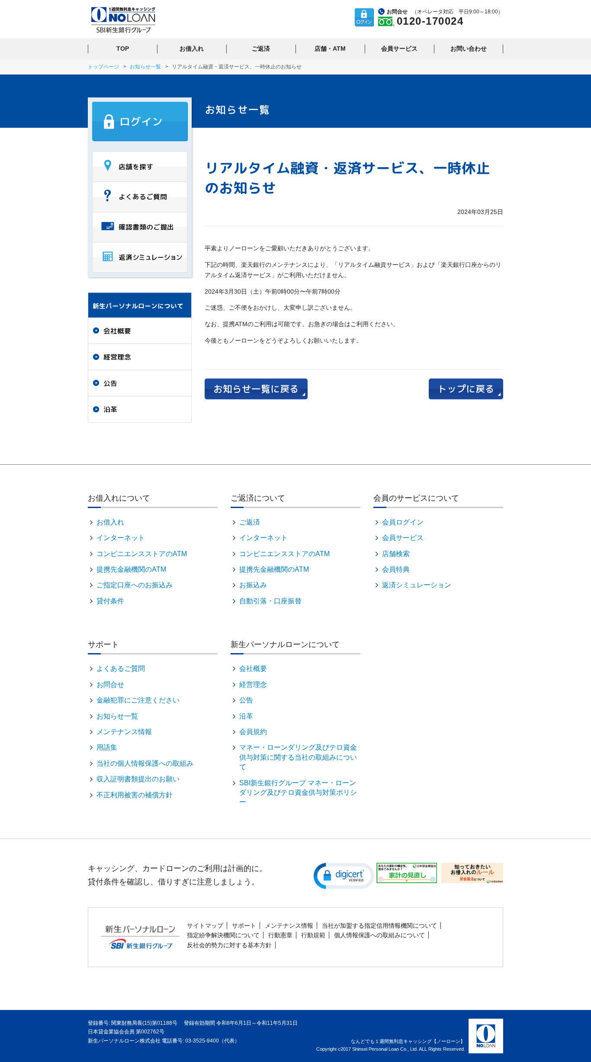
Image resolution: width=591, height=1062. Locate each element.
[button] (344, 875)
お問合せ (110, 684)
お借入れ (192, 48)
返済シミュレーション (416, 585)
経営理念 (117, 357)
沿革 (110, 409)
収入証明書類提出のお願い (138, 779)
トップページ (103, 67)
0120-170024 (430, 21)
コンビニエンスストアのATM (141, 553)
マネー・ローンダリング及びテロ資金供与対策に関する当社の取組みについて (298, 757)
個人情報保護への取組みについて (379, 935)
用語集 (106, 747)
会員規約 (253, 731)
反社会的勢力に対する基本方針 (229, 945)
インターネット (120, 537)
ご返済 (261, 48)
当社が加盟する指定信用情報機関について (379, 925)
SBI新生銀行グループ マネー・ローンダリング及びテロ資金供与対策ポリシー (298, 792)
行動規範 (313, 935)
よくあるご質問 (120, 668)
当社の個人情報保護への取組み (144, 763)
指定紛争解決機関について (223, 935)
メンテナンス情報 (124, 731)
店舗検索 (396, 553)
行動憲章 (280, 935)
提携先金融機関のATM (131, 569)
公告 (110, 383)
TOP (122, 48)
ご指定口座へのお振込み (134, 585)
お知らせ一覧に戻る (256, 388)
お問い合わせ (468, 48)
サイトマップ (205, 925)
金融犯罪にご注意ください (138, 700)
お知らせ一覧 (145, 67)
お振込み (253, 585)
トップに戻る (466, 388)
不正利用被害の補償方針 (134, 795)
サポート (244, 925)
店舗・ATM (330, 48)
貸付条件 (110, 601)
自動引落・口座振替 (270, 601)
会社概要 (117, 331)
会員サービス (399, 48)
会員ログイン (403, 522)
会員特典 (396, 569)
